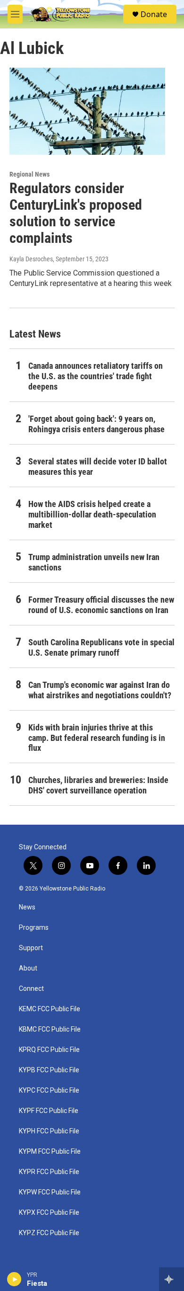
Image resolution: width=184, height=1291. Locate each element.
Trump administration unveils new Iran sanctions (93, 562)
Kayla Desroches (31, 259)
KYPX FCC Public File (49, 1212)
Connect (31, 988)
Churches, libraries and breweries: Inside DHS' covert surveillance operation (98, 785)
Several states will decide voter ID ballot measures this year (97, 466)
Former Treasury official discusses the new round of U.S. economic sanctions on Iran (101, 605)
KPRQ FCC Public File (49, 1049)
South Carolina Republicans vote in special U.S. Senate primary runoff (101, 647)
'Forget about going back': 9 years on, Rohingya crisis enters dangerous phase (96, 424)
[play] (14, 1279)
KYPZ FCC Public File (49, 1233)
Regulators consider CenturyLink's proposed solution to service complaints (75, 213)
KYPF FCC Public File (48, 1110)
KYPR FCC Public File (49, 1171)
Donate (154, 14)
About (28, 968)
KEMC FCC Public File (49, 1009)
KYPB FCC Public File (49, 1070)
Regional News (29, 174)
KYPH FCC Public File (49, 1131)
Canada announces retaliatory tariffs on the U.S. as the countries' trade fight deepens (95, 376)
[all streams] (171, 1279)
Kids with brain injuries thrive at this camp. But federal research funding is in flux (96, 737)
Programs (34, 927)
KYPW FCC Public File (50, 1192)
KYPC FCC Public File (49, 1090)
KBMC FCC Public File (50, 1029)
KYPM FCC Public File (50, 1151)
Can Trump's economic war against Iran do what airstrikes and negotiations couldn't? (99, 690)
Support (31, 948)
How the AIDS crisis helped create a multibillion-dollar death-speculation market (92, 514)
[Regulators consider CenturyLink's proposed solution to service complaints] (87, 111)
